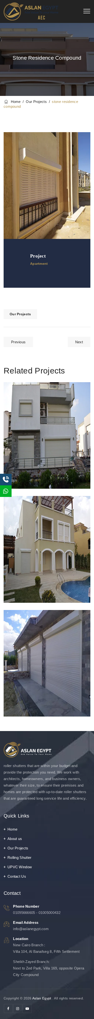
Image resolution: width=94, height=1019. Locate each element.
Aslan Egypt (41, 998)
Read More (25, 473)
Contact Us (16, 876)
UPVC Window (19, 867)
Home (15, 102)
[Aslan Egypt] (31, 11)
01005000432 (49, 913)
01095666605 (24, 913)
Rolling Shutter (19, 857)
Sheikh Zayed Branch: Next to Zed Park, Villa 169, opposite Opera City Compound (48, 968)
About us (14, 839)
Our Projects (20, 314)
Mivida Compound (37, 512)
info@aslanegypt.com (31, 929)
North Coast (30, 626)
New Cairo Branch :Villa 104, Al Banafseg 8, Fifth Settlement (46, 948)
